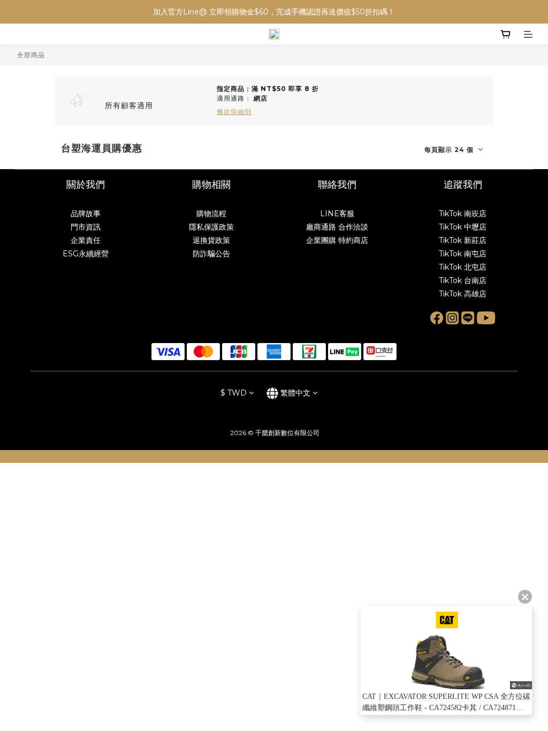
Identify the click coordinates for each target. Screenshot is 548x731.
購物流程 (211, 213)
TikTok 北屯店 (462, 267)
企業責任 (86, 240)
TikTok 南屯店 (462, 253)
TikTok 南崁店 (462, 213)
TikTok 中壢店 (462, 227)
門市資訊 (86, 227)
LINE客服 (337, 213)
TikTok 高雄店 (462, 294)
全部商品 (31, 55)
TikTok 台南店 (462, 280)
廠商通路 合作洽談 (337, 227)
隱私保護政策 (211, 227)
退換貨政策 (211, 240)
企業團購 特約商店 (337, 240)
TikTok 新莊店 (462, 240)
